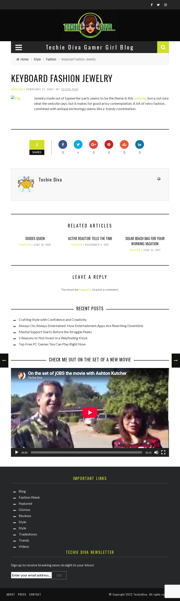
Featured (25, 503)
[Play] (16, 452)
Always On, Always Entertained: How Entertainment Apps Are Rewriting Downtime (81, 326)
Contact (35, 594)
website (140, 98)
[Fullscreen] (163, 452)
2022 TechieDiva (137, 594)
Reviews (25, 516)
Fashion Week (29, 497)
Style (22, 522)
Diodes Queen (35, 238)
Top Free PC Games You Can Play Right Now (52, 344)
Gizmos (24, 509)
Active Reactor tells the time (90, 238)
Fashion (17, 89)
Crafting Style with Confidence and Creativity (53, 319)
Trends (24, 540)
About (11, 594)
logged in (85, 289)
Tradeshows (28, 534)
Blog (22, 491)
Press (22, 594)
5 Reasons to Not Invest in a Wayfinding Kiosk (53, 338)
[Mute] (156, 452)
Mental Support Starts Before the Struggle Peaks (55, 332)
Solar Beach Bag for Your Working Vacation (145, 241)
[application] (90, 412)
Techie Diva (69, 89)
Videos (24, 546)
